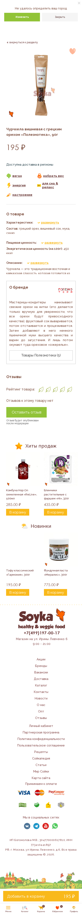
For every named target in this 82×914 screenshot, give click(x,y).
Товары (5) (41, 355)
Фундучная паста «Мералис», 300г (56, 572)
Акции (41, 659)
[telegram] (36, 826)
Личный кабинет (41, 726)
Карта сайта (41, 778)
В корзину (17, 512)
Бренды (41, 666)
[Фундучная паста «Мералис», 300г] (61, 549)
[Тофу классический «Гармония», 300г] (23, 549)
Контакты (41, 692)
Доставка (41, 679)
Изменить (22, 17)
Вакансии (41, 672)
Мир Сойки (41, 771)
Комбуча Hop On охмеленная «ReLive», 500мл (22, 494)
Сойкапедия (41, 758)
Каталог (41, 685)
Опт (41, 711)
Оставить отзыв (26, 412)
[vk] (27, 826)
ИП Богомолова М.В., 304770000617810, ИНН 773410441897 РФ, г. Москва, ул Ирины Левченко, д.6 (38, 844)
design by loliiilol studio (14, 885)
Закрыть (60, 17)
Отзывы (41, 718)
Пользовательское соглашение (41, 745)
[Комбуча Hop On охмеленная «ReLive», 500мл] (23, 469)
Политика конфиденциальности (41, 739)
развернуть (50, 222)
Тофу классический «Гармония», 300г (20, 572)
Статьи (41, 765)
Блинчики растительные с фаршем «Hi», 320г (56, 494)
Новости (41, 698)
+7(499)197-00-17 (42, 632)
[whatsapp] (55, 826)
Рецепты (41, 752)
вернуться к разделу (23, 42)
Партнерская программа (41, 732)
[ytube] (45, 826)
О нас (41, 705)
